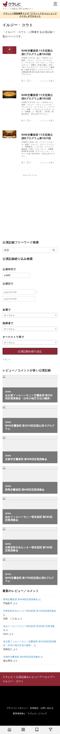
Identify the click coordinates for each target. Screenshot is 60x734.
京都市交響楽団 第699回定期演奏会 (21, 656)
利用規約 (34, 708)
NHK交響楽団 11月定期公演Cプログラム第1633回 (37, 52)
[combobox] (30, 315)
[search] (53, 250)
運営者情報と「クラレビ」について (30, 713)
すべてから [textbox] (9, 315)
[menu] (55, 3)
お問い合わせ (47, 708)
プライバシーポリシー (17, 708)
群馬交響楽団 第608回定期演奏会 (20, 599)
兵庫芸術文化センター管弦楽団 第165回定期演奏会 (29, 610)
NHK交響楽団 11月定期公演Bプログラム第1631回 (37, 136)
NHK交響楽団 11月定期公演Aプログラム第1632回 (37, 96)
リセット (7, 359)
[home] (9, 730)
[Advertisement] (30, 206)
